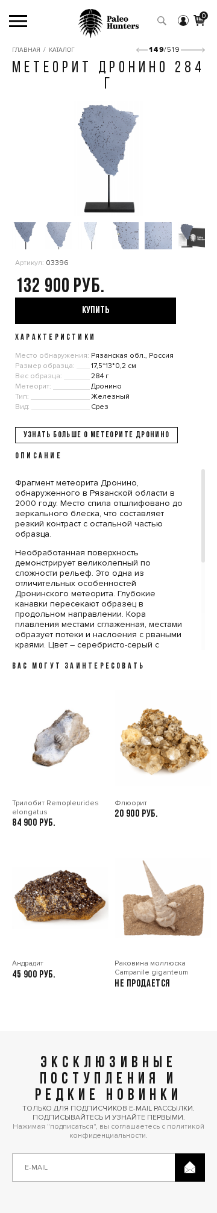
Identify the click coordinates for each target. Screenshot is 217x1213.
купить (95, 310)
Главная (26, 50)
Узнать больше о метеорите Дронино (97, 435)
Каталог (62, 50)
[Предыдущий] (142, 50)
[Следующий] (193, 50)
